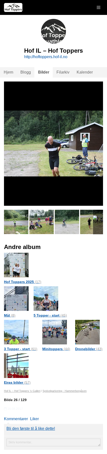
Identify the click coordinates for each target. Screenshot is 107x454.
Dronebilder (89, 349)
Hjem (8, 72)
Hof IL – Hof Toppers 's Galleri (22, 390)
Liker (34, 419)
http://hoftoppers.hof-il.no (45, 57)
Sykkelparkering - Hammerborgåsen (65, 390)
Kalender (85, 72)
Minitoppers (56, 349)
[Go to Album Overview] (16, 265)
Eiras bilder (17, 382)
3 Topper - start (20, 349)
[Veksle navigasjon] (98, 7)
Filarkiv (62, 72)
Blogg (25, 72)
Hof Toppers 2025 (22, 282)
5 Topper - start (50, 315)
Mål (9, 315)
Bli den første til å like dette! (30, 428)
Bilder (43, 72)
